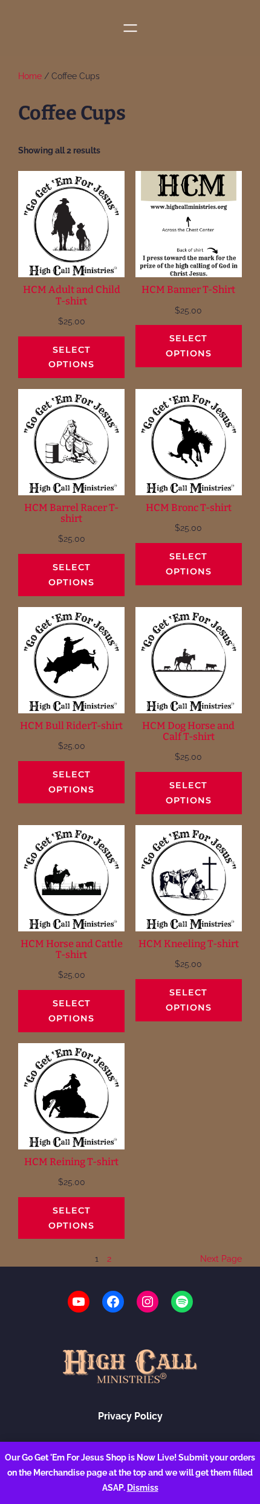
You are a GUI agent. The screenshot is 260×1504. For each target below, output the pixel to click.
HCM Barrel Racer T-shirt (71, 513)
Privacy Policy (130, 1416)
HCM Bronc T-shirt (189, 508)
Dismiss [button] (142, 1488)
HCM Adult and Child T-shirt (71, 295)
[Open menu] (130, 28)
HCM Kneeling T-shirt (188, 944)
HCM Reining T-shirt (71, 1162)
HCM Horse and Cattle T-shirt (72, 949)
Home (30, 76)
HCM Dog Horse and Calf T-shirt (188, 731)
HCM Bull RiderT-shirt (71, 726)
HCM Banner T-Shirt (188, 289)
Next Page (221, 1259)
